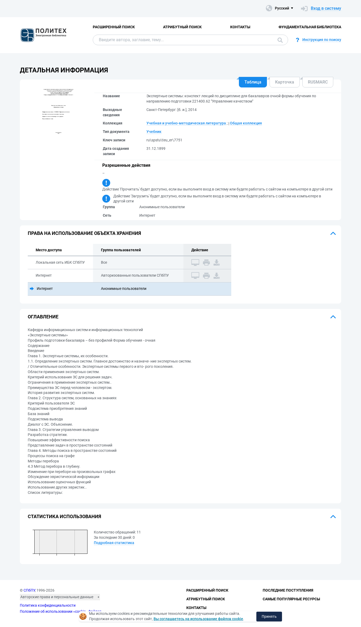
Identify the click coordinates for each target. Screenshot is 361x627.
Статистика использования (64, 516)
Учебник (153, 131)
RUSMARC (318, 82)
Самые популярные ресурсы (291, 599)
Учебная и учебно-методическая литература (186, 123)
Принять (269, 616)
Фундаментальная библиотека (310, 27)
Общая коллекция (246, 123)
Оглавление (43, 316)
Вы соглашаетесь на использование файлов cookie (198, 619)
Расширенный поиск (114, 27)
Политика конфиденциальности (48, 605)
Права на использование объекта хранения (84, 233)
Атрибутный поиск (182, 27)
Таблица (252, 82)
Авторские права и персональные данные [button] (56, 597)
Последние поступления (288, 590)
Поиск (279, 40)
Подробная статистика (114, 543)
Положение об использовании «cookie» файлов (60, 611)
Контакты (240, 27)
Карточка (284, 82)
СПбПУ (29, 590)
